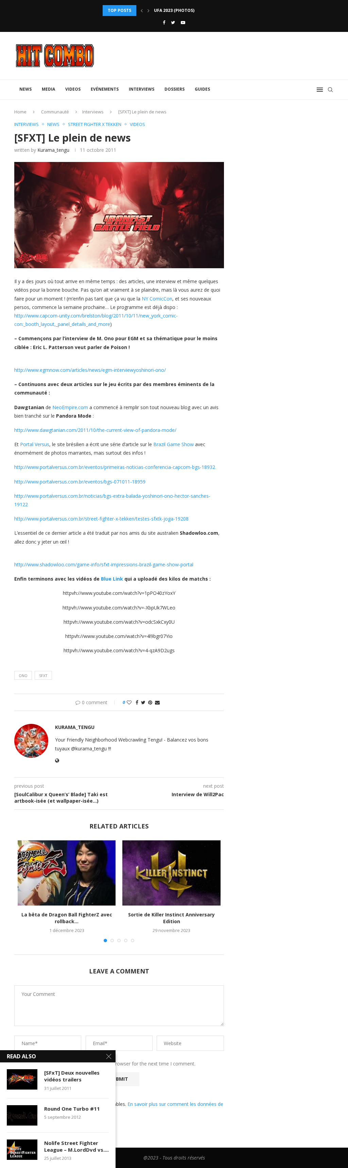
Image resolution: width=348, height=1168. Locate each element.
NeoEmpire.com (70, 407)
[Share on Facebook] (137, 702)
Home (20, 112)
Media (48, 89)
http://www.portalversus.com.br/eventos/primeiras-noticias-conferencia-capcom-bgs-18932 (114, 467)
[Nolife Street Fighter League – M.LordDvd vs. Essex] (22, 1149)
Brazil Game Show (173, 444)
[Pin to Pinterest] (150, 702)
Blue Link (112, 579)
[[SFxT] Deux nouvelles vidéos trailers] (22, 1079)
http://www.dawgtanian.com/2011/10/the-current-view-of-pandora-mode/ (95, 430)
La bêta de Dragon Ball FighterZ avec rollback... (66, 918)
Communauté (55, 112)
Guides (202, 89)
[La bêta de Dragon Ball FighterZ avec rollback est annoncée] (67, 873)
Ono (23, 675)
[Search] (330, 89)
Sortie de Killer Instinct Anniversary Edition (171, 918)
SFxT (43, 675)
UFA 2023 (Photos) (174, 7)
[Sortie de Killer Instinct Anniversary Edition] (171, 873)
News (25, 89)
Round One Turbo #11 (72, 1108)
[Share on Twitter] (143, 702)
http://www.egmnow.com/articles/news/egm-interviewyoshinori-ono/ (90, 370)
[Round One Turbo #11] (22, 1115)
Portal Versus (34, 444)
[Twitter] (173, 22)
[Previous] (141, 10)
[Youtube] (183, 22)
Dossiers (174, 89)
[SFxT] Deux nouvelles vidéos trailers (72, 1076)
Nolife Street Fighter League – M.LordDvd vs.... (76, 1146)
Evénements (105, 89)
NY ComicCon (157, 298)
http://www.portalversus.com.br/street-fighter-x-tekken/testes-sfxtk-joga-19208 (101, 518)
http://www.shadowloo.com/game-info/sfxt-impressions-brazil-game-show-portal (103, 564)
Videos (73, 89)
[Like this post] (129, 702)
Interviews (141, 89)
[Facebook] (164, 22)
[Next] (148, 10)
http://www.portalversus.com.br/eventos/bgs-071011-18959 (79, 481)
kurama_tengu (53, 150)
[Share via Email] (157, 702)
